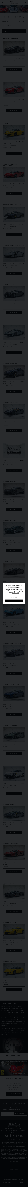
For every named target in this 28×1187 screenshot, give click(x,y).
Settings (14, 597)
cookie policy (15, 592)
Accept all (14, 601)
